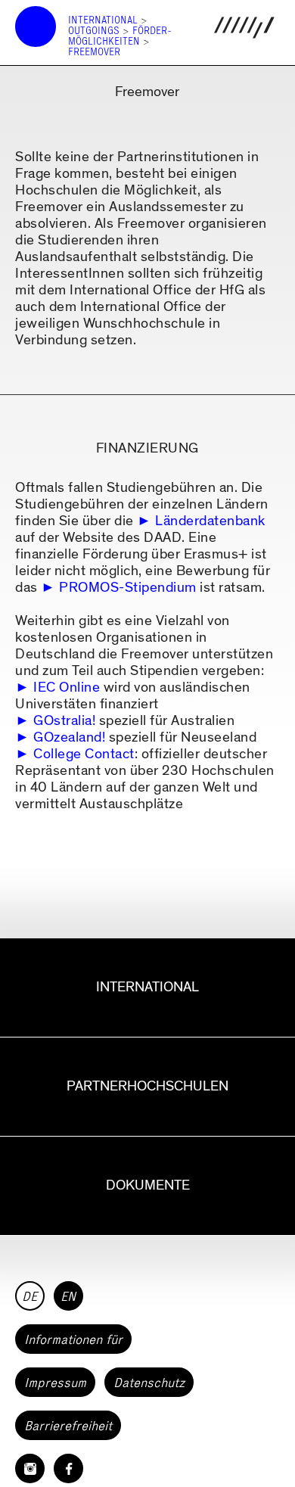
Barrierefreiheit (68, 1425)
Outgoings (94, 30)
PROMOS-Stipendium (128, 587)
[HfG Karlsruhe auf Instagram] (30, 1468)
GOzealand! (69, 737)
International (103, 20)
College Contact (84, 754)
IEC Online (66, 687)
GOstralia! (64, 720)
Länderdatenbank (210, 521)
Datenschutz (149, 1382)
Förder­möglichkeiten (120, 36)
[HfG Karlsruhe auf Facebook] (68, 1468)
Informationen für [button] (73, 1339)
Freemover (94, 51)
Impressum (55, 1382)
